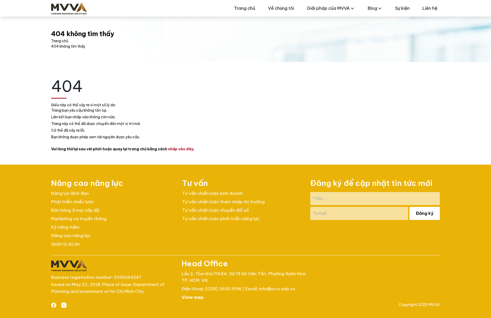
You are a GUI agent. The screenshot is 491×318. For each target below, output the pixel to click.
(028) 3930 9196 (224, 289)
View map (193, 297)
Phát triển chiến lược (72, 202)
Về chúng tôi (281, 8)
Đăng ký (424, 213)
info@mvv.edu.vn (277, 289)
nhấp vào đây (180, 149)
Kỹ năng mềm (65, 227)
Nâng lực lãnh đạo (70, 193)
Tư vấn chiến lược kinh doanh (212, 193)
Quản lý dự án (65, 244)
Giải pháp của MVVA (328, 8)
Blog (372, 8)
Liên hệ (429, 8)
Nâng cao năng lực (71, 235)
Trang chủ (244, 8)
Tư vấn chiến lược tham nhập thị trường (223, 202)
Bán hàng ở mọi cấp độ (75, 210)
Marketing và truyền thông (79, 218)
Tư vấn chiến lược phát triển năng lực (221, 218)
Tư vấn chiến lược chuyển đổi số (215, 210)
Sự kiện (402, 8)
